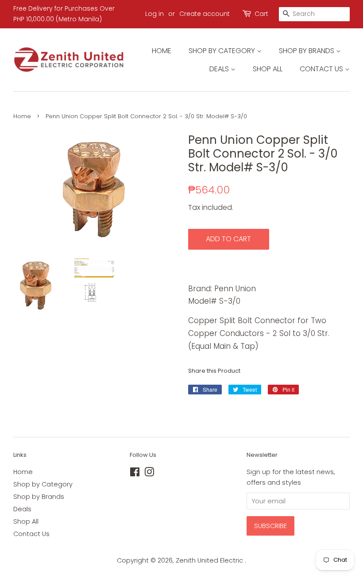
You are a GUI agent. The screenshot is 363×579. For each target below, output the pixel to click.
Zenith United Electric (210, 560)
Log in (154, 13)
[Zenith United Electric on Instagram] (149, 473)
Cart (261, 13)
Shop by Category (223, 51)
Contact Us (322, 69)
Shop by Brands (307, 51)
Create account (204, 13)
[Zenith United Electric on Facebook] (135, 473)
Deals (220, 69)
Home (161, 51)
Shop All (267, 69)
